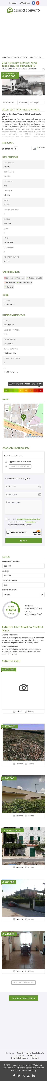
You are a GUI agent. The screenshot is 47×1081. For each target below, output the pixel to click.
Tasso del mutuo (9, 580)
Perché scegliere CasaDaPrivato (30, 1053)
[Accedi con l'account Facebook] (33, 3)
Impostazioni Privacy (27, 1070)
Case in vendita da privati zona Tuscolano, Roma (23, 641)
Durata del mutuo (9, 590)
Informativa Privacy (28, 1068)
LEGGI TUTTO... (8, 143)
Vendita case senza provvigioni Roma (23, 640)
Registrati (26, 3)
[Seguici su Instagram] (19, 1076)
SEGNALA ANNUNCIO (20, 466)
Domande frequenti (19, 1058)
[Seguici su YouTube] (28, 1076)
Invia (24, 540)
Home (4, 57)
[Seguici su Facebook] (14, 1076)
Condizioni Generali (11, 1068)
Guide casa (32, 1055)
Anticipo (5, 571)
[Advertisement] (23, 34)
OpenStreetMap (31, 437)
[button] (23, 417)
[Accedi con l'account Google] (37, 3)
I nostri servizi (18, 1055)
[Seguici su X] (24, 1076)
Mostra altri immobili (23, 982)
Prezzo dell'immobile (11, 561)
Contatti (35, 1058)
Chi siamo (9, 1053)
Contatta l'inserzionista (23, 998)
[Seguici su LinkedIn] (33, 1076)
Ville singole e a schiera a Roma (20, 57)
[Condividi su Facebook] (16, 149)
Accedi (13, 3)
